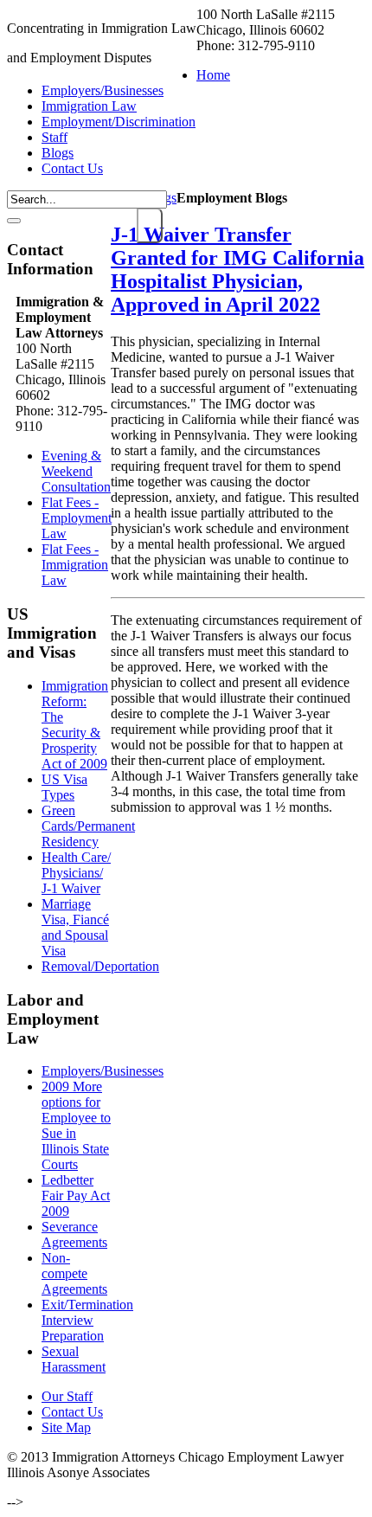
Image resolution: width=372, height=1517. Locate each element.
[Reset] (14, 220)
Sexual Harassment (74, 1359)
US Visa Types (64, 787)
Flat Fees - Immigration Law (75, 565)
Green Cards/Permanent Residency (88, 826)
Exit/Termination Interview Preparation (87, 1320)
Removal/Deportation (100, 966)
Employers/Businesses (103, 1071)
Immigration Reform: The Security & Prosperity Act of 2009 (75, 724)
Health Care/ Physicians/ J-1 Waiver (76, 873)
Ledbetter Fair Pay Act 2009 (76, 1195)
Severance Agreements (74, 1234)
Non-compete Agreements (74, 1273)
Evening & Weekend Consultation (76, 471)
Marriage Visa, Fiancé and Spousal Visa (75, 927)
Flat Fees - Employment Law (77, 518)
